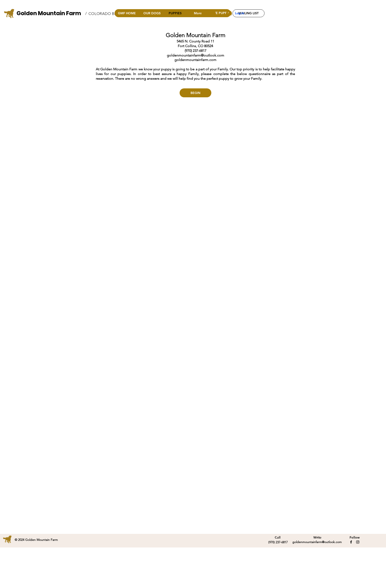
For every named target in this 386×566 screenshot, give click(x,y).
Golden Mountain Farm (49, 13)
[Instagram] (358, 542)
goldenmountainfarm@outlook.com (195, 55)
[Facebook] (351, 542)
